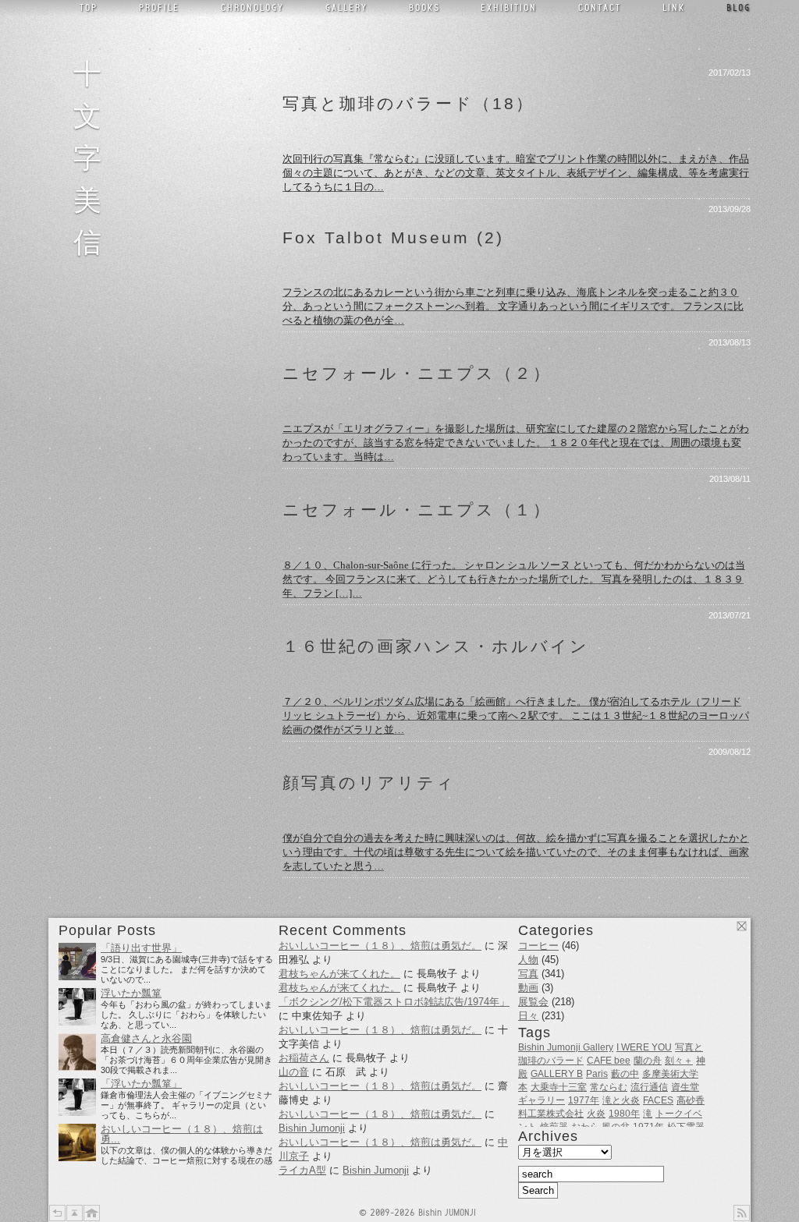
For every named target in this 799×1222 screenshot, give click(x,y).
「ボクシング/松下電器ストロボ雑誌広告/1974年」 (394, 1002)
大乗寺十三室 (559, 1087)
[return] (57, 1213)
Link (673, 6)
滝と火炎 (621, 1100)
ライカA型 (302, 1170)
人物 (528, 959)
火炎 (596, 1113)
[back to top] (74, 1213)
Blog (738, 6)
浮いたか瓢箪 (131, 993)
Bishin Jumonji (312, 1128)
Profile (159, 6)
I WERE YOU (644, 1047)
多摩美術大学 (670, 1073)
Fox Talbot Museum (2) (393, 237)
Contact (599, 6)
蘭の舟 (648, 1060)
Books (424, 6)
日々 (528, 1016)
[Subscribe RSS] (741, 1213)
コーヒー (538, 945)
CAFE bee (608, 1060)
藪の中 (625, 1073)
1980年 (624, 1113)
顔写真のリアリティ (369, 783)
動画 (528, 988)
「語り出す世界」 (141, 948)
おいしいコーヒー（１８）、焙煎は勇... (182, 1134)
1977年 (583, 1100)
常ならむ (608, 1087)
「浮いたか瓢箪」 (141, 1084)
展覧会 (533, 1002)
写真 (528, 973)
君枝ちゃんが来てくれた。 (339, 973)
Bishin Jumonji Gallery (565, 1047)
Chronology (252, 6)
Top (89, 6)
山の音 (294, 1072)
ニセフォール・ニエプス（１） (417, 510)
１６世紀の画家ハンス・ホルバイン (435, 646)
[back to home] (91, 1213)
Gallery (346, 6)
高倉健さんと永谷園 (146, 1038)
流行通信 (649, 1087)
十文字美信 (92, 155)
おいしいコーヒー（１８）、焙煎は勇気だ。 (380, 945)
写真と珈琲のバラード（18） (408, 103)
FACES (658, 1100)
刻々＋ (679, 1060)
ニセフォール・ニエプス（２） (417, 373)
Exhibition (509, 6)
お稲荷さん (304, 1058)
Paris (597, 1073)
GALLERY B (557, 1073)
